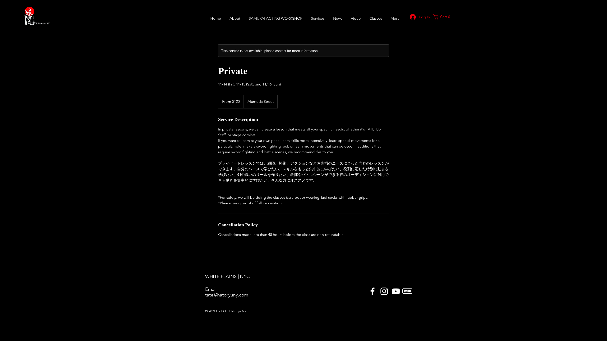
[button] (375, 16)
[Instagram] (384, 291)
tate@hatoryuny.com (226, 295)
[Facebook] (372, 291)
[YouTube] (396, 291)
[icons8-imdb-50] (407, 291)
